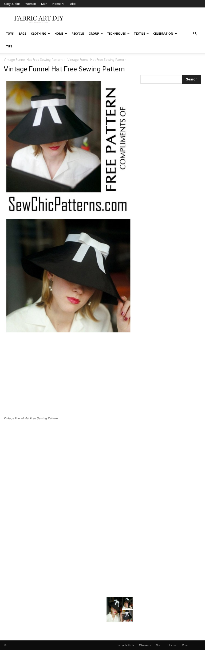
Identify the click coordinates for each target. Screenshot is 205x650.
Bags (22, 33)
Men (44, 4)
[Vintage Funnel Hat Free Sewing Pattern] (68, 333)
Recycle (78, 33)
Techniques (116, 33)
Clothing (38, 33)
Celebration (163, 33)
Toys (10, 33)
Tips (9, 46)
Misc (72, 4)
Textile (139, 33)
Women (30, 4)
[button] (194, 33)
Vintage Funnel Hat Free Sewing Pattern (33, 59)
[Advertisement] (138, 19)
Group (94, 33)
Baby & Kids (12, 4)
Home (56, 4)
